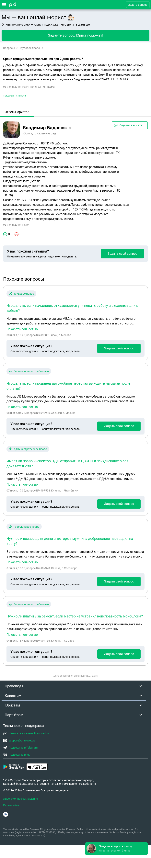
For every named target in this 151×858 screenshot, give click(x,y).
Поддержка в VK (19, 754)
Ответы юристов (17, 112)
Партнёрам (14, 715)
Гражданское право (26, 526)
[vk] (5, 814)
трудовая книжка (14, 95)
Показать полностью (22, 329)
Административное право (30, 449)
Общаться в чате (129, 125)
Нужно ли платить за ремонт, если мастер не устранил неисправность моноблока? (74, 616)
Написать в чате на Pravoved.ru (29, 733)
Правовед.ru (15, 686)
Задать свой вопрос (122, 253)
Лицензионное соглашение (20, 798)
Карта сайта (11, 805)
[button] (116, 848)
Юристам (12, 705)
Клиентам (13, 696)
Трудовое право (29, 48)
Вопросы (9, 48)
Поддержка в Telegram (23, 747)
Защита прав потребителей (31, 371)
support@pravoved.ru (22, 740)
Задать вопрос (137, 4)
